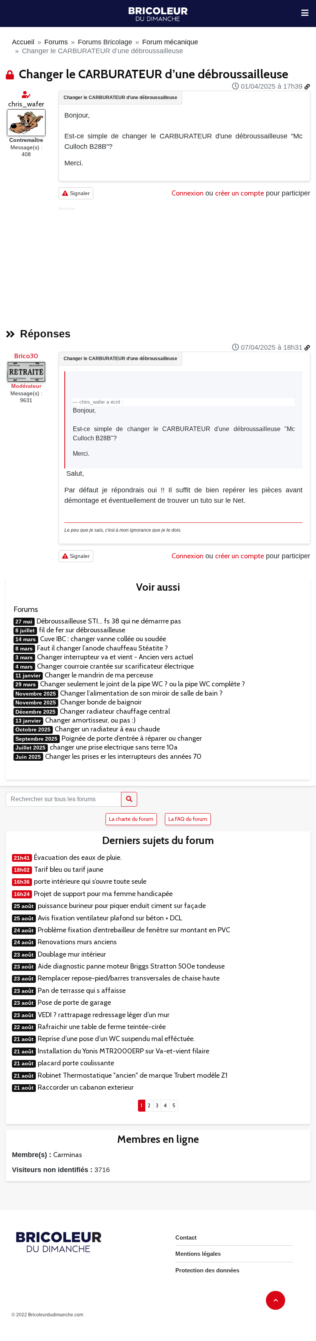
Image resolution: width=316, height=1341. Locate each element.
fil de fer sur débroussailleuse (82, 630)
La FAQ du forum (187, 818)
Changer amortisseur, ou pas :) (90, 720)
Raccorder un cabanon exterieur (86, 1087)
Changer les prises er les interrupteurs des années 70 (123, 756)
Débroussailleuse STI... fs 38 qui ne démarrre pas (109, 621)
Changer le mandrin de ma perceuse (99, 675)
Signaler (79, 193)
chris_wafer (26, 104)
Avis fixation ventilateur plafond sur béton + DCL (110, 918)
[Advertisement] (184, 265)
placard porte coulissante (76, 1063)
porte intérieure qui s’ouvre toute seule (90, 881)
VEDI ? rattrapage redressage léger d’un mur (104, 1015)
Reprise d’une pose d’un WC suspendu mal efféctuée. (116, 1038)
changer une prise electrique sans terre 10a (114, 747)
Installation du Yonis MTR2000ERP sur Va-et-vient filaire (123, 1051)
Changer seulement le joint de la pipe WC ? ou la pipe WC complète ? (142, 684)
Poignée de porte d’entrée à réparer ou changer (132, 738)
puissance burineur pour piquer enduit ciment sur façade (122, 905)
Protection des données (207, 1270)
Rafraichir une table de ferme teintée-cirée (102, 1027)
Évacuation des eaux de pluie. (78, 857)
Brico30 (26, 356)
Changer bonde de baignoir (101, 702)
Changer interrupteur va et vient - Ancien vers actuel (115, 657)
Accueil (23, 42)
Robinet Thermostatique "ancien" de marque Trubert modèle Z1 (132, 1075)
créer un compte (239, 193)
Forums (56, 42)
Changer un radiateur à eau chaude (107, 729)
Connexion (187, 193)
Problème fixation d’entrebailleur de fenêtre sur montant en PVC (134, 930)
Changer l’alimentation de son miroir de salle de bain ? (141, 693)
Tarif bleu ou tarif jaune (68, 869)
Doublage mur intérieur (72, 954)
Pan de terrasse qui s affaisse (82, 990)
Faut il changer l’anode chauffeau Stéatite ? (102, 648)
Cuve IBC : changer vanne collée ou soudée (103, 639)
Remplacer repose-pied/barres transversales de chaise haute (129, 978)
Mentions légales (198, 1253)
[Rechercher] (129, 799)
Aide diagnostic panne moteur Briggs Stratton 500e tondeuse (131, 966)
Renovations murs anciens (77, 942)
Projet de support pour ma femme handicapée (103, 894)
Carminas (67, 1155)
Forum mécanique (170, 42)
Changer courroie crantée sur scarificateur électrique (115, 666)
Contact (186, 1237)
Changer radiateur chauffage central (115, 711)
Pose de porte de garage (74, 1002)
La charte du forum (131, 818)
